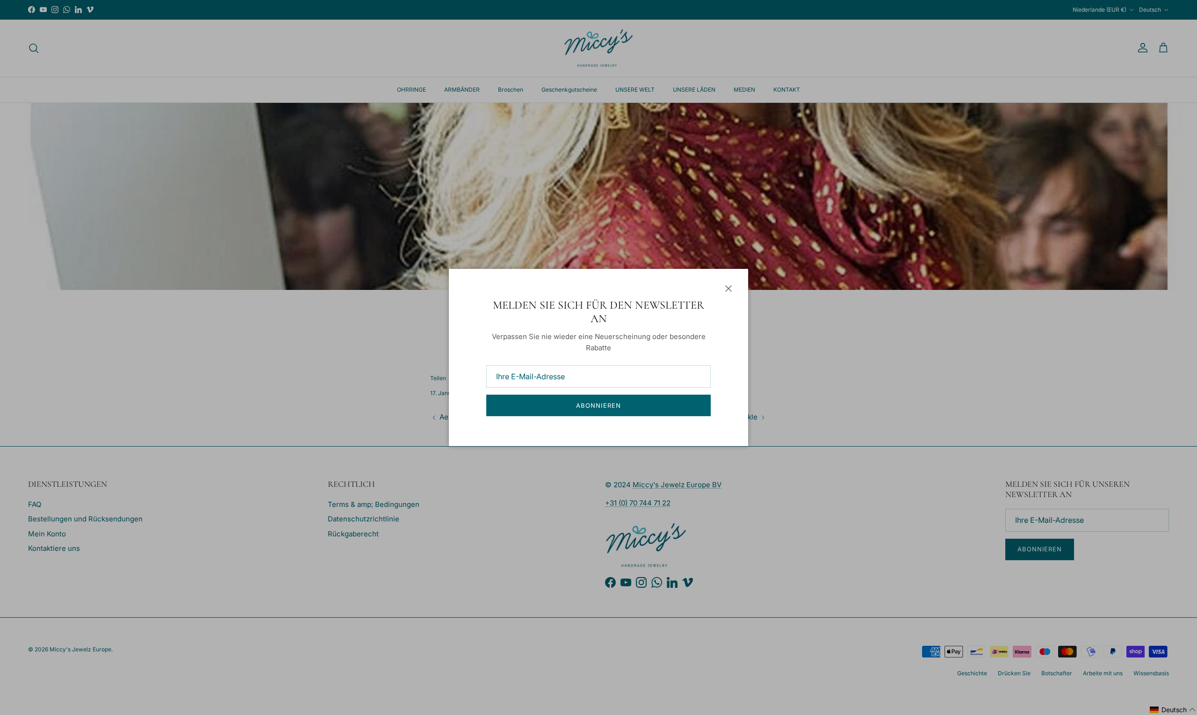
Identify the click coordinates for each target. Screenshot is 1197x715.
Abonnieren (598, 405)
